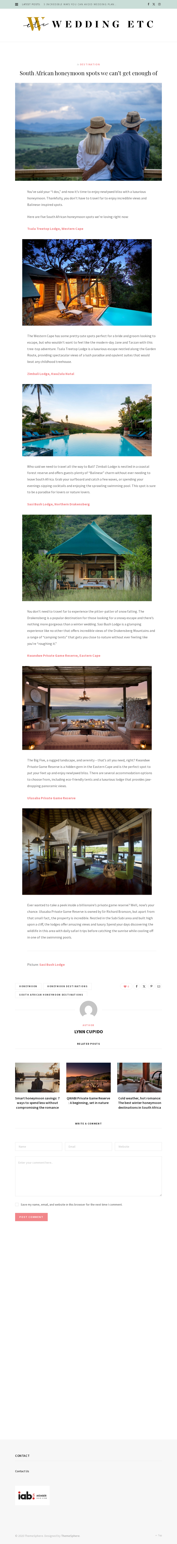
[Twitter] (13, 217)
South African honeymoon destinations (51, 994)
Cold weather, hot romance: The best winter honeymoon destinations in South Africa (139, 1103)
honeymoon (28, 986)
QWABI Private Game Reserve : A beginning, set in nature (88, 1100)
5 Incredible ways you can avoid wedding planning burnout (81, 4)
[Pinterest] (13, 228)
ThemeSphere (70, 1536)
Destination (90, 64)
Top (160, 1535)
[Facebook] (13, 206)
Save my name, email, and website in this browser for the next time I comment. (71, 1204)
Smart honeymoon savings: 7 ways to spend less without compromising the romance (37, 1103)
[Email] (13, 239)
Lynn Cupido (88, 1031)
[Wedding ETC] (88, 24)
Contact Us (22, 1471)
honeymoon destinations (67, 986)
